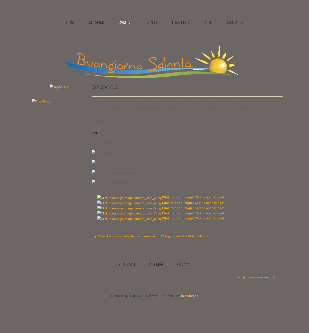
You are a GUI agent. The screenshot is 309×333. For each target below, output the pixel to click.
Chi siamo (97, 22)
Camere (125, 22)
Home (71, 22)
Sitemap (156, 264)
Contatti (234, 22)
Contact (127, 264)
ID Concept (189, 296)
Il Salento (180, 22)
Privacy (183, 264)
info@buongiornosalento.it (256, 277)
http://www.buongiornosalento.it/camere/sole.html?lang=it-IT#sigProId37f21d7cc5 (150, 236)
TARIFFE (151, 22)
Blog (208, 22)
